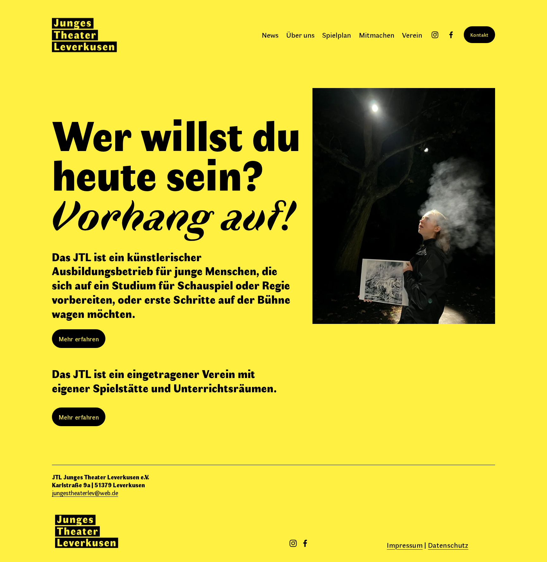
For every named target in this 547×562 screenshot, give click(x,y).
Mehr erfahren (79, 338)
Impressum (405, 545)
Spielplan (336, 35)
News (270, 35)
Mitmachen (376, 35)
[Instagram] (435, 35)
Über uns (300, 35)
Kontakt (479, 34)
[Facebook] (451, 35)
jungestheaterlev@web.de (85, 493)
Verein (412, 35)
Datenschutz (448, 545)
